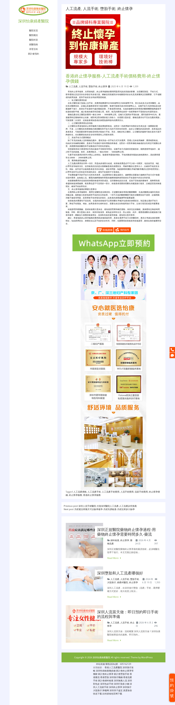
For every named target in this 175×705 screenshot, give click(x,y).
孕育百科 (33, 49)
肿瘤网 (105, 690)
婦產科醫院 (122, 582)
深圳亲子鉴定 (116, 690)
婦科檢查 (114, 540)
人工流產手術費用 (110, 491)
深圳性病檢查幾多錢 (106, 670)
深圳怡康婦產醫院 (101, 657)
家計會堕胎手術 (121, 673)
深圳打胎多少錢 (121, 683)
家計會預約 (33, 53)
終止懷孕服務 (75, 495)
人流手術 (90, 8)
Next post (99, 509)
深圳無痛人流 (120, 680)
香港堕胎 (104, 677)
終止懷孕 (125, 8)
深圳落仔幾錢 (116, 677)
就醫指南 (33, 44)
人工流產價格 (80, 491)
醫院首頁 (33, 30)
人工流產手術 (94, 491)
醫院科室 (33, 39)
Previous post (100, 505)
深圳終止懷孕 (115, 687)
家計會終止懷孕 (105, 673)
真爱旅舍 (127, 690)
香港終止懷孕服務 (75, 92)
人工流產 (73, 8)
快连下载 (97, 693)
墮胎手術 (108, 8)
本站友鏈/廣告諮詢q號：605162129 (113, 663)
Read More (113, 558)
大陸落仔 (111, 582)
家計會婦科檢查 (105, 680)
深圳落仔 (127, 687)
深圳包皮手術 (106, 683)
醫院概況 (33, 35)
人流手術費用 (127, 491)
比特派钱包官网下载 (112, 693)
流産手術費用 (141, 491)
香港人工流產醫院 (113, 667)
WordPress (147, 657)
